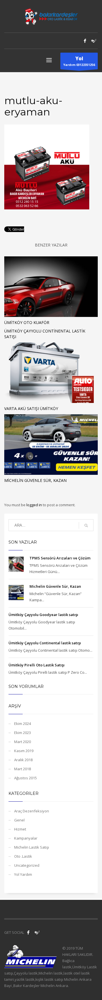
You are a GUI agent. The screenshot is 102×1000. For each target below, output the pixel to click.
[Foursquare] (93, 41)
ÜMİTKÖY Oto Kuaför (26, 322)
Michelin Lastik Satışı (31, 847)
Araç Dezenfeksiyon (31, 811)
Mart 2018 (22, 768)
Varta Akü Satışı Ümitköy (31, 408)
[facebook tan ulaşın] (28, 932)
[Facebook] (85, 41)
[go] (86, 525)
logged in (34, 504)
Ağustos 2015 (25, 777)
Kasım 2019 (23, 750)
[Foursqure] (37, 932)
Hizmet (20, 829)
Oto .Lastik (23, 856)
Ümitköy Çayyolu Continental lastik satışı (44, 642)
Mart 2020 (22, 741)
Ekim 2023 (22, 732)
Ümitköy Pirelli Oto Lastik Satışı (36, 665)
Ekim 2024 (22, 723)
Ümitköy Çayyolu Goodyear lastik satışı (43, 614)
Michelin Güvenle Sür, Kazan (35, 480)
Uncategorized (26, 865)
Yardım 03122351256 (79, 61)
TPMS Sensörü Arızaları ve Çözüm (59, 558)
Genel (19, 820)
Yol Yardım (23, 874)
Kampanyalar (25, 838)
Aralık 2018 (23, 759)
